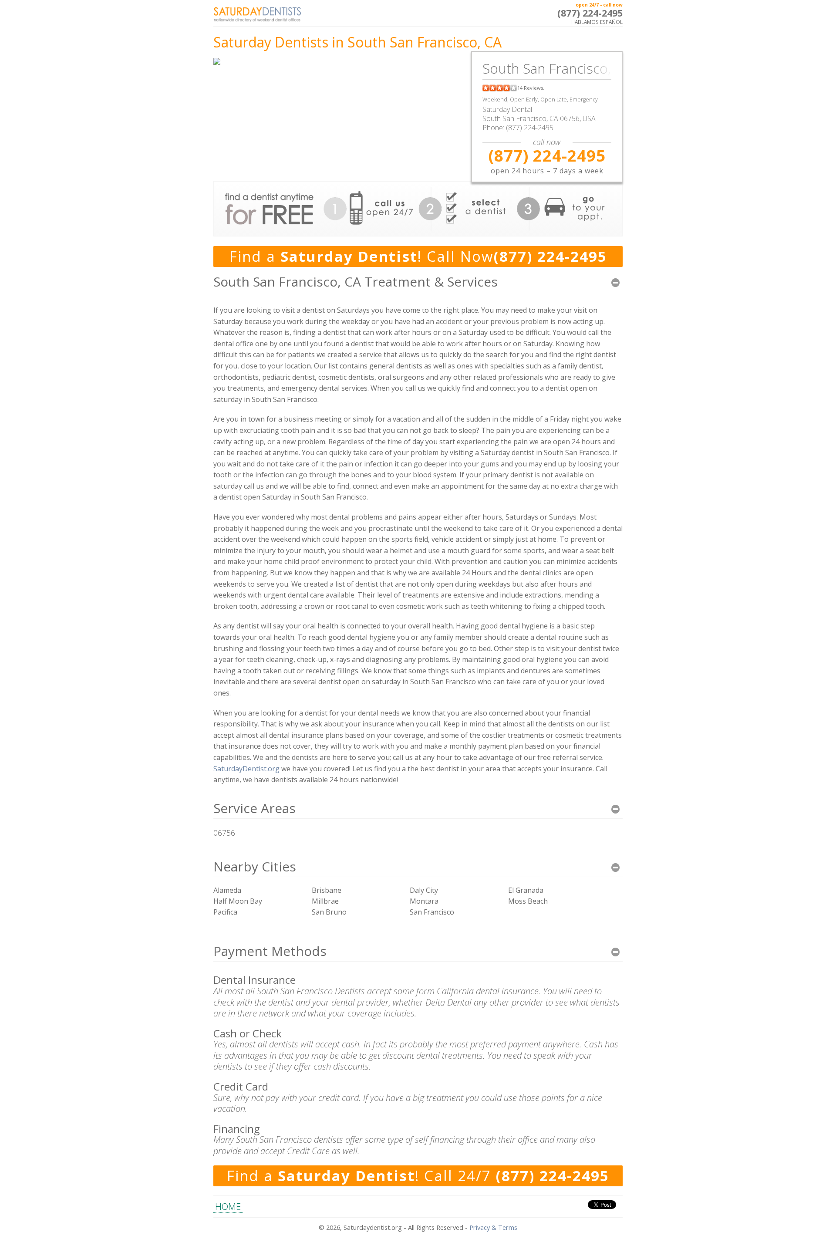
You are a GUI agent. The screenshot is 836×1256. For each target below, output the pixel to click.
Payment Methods (270, 951)
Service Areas (254, 808)
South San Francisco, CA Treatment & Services (355, 281)
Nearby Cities (254, 866)
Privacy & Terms (493, 1227)
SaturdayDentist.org (246, 768)
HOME (228, 1206)
